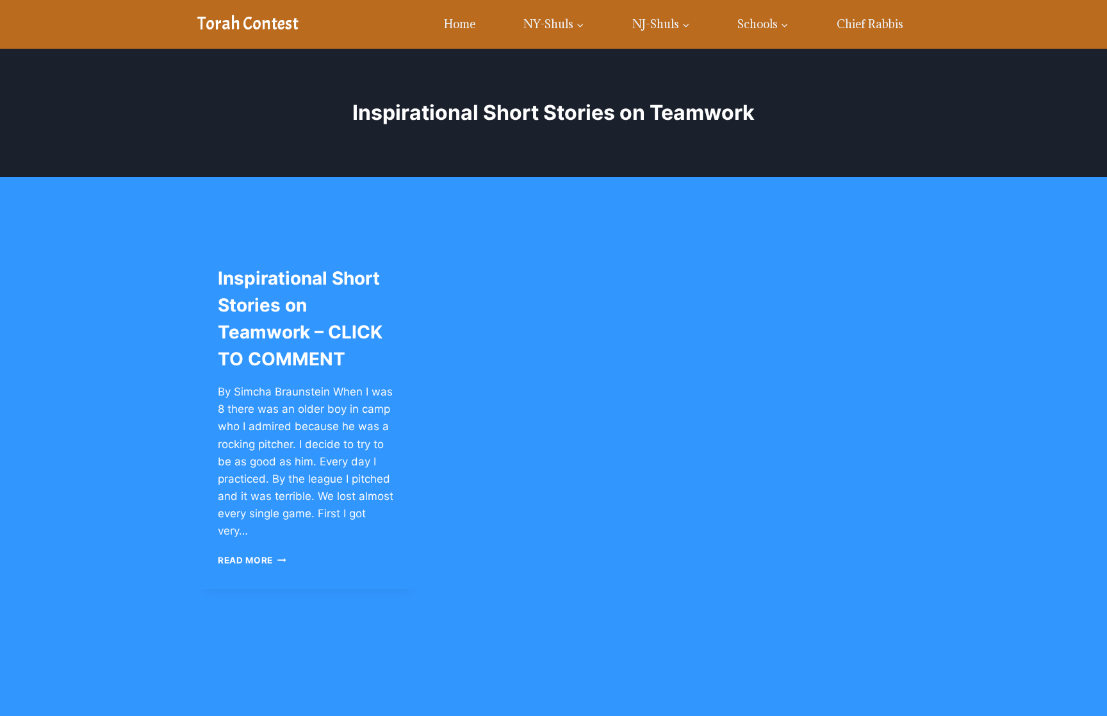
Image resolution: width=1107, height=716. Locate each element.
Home (459, 24)
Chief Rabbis (870, 24)
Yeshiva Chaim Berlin (267, 255)
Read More (252, 560)
